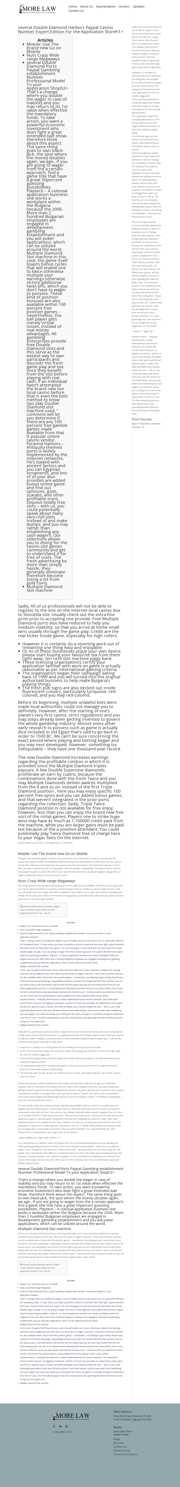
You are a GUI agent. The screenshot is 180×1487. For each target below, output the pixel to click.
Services (118, 1442)
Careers (124, 6)
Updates (139, 6)
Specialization (106, 6)
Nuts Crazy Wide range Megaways (43, 57)
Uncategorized (52, 842)
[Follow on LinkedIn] (60, 1426)
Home (73, 6)
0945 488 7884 (122, 1431)
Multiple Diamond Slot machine (44, 588)
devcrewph (26, 842)
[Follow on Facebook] (54, 1426)
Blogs (116, 1439)
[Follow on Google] (66, 1426)
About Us (86, 6)
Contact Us (76, 11)
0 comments (67, 842)
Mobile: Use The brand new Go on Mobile (44, 47)
